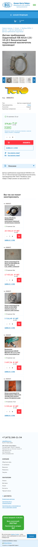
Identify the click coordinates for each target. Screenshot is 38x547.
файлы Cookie (15, 534)
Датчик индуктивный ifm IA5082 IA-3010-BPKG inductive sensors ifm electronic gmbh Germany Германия (12, 308)
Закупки (4, 472)
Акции (4, 486)
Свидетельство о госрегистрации (7, 502)
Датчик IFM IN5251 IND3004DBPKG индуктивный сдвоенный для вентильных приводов (12, 220)
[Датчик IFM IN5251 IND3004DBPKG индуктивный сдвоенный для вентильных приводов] (12, 210)
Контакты (5, 488)
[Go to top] (33, 543)
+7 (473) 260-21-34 (12, 437)
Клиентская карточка (8, 499)
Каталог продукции (20, 15)
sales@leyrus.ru (6, 441)
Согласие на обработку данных (9, 540)
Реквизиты (5, 470)
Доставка (5, 483)
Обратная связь (6, 462)
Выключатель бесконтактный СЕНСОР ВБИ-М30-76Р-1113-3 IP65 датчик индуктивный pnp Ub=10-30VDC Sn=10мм (12, 351)
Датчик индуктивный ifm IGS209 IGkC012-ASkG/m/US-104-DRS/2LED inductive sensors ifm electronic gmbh (13, 395)
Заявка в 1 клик (12, 148)
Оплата (4, 480)
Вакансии (5, 467)
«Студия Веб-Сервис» (13, 545)
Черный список (6, 491)
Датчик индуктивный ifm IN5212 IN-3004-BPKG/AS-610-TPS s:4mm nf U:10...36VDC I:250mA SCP (12, 264)
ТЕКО (29, 105)
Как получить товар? (14, 155)
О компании (5, 464)
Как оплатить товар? (14, 153)
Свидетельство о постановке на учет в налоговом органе (11, 506)
